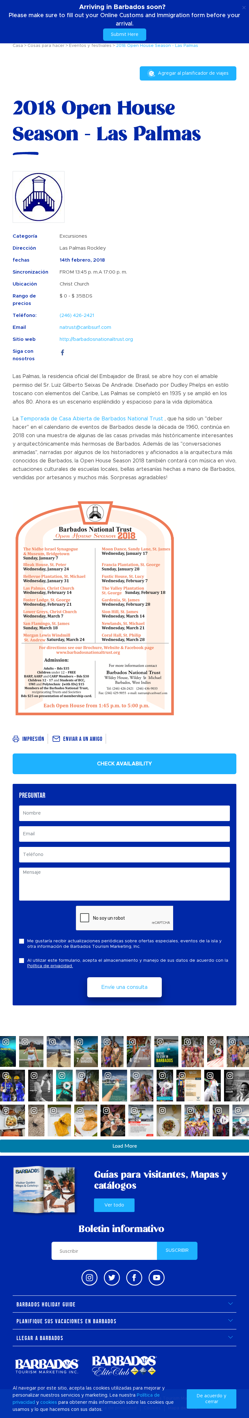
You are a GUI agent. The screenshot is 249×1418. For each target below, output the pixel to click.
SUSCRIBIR (177, 1250)
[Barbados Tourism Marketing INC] (47, 1366)
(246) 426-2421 (77, 315)
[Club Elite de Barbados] (124, 1366)
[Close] (244, 6)
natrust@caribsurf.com (85, 327)
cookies (48, 1402)
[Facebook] (62, 351)
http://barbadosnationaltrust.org (96, 339)
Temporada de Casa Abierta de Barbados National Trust (91, 418)
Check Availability (124, 763)
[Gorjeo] (112, 1278)
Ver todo (114, 1205)
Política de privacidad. (50, 966)
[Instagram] (89, 1278)
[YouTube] (156, 1278)
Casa (18, 46)
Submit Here (124, 34)
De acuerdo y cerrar (211, 1399)
